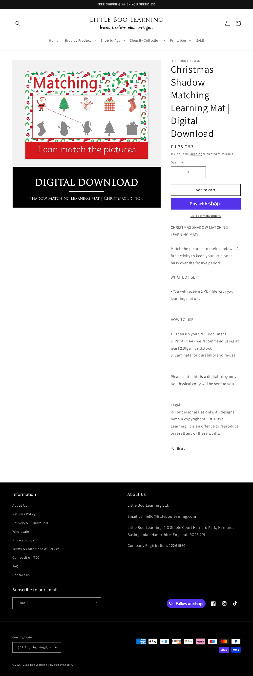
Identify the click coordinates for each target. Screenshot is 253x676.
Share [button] (181, 448)
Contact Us (21, 575)
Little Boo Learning (34, 664)
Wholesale (20, 531)
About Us (19, 505)
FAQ (15, 566)
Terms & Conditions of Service (36, 549)
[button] (17, 23)
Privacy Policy (23, 540)
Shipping (196, 154)
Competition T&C (26, 557)
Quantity (177, 162)
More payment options (205, 215)
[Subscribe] (95, 603)
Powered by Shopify (60, 664)
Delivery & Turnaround (30, 523)
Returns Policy (23, 514)
